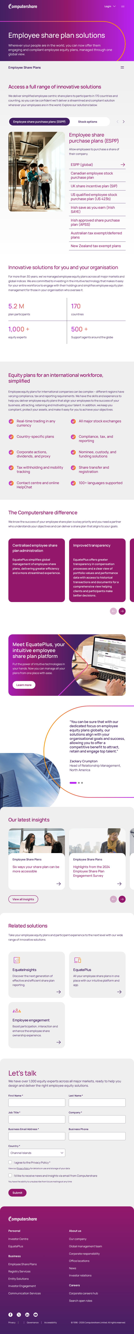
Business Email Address (23, 1129)
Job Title (14, 1112)
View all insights (23, 899)
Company (75, 1112)
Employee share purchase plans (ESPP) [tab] (39, 122)
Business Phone (78, 1129)
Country (14, 1146)
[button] (122, 611)
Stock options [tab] (87, 122)
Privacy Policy (23, 1168)
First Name (15, 1095)
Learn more (24, 685)
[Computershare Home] (22, 1219)
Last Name (76, 1095)
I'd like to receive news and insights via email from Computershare (55, 1176)
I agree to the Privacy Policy (32, 1162)
